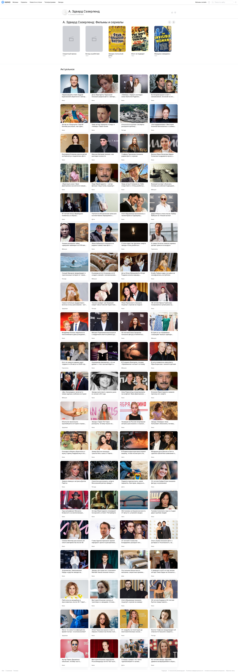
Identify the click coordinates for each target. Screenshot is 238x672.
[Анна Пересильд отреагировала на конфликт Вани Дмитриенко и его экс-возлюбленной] (134, 386)
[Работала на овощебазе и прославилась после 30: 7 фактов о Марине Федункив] (74, 594)
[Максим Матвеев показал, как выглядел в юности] (104, 148)
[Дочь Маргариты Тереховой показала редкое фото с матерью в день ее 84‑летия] (104, 88)
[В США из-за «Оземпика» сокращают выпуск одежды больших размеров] (164, 326)
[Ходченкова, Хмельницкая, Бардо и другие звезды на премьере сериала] (74, 564)
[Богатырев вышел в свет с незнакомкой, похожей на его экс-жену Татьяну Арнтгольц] (164, 88)
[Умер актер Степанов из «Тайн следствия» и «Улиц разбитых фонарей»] (134, 178)
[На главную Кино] (7, 2)
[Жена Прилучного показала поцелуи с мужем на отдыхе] (134, 296)
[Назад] (169, 22)
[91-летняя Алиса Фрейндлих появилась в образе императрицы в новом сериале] (74, 207)
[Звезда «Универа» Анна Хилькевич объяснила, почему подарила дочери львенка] (164, 415)
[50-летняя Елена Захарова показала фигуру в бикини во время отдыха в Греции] (134, 326)
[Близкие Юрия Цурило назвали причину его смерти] (164, 386)
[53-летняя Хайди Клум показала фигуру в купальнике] (164, 475)
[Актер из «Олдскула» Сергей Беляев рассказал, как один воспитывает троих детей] (74, 118)
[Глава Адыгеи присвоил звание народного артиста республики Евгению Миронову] (104, 534)
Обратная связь (230, 670)
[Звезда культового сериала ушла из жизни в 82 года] (104, 386)
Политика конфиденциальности (194, 670)
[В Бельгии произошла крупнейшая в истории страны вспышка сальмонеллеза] (74, 415)
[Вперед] (173, 22)
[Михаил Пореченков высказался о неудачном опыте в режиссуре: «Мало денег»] (104, 326)
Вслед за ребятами (92, 54)
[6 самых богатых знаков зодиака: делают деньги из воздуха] (164, 237)
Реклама (15, 670)
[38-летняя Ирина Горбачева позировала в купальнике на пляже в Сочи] (164, 296)
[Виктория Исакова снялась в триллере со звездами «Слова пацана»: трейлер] (104, 594)
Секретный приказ (69, 54)
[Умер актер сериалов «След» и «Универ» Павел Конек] (104, 118)
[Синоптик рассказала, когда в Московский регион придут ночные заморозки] (104, 475)
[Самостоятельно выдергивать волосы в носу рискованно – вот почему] (74, 296)
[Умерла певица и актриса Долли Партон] (74, 475)
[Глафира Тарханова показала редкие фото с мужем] (134, 148)
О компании (9, 670)
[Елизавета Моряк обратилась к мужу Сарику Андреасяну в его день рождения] (74, 445)
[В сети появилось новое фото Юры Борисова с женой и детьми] (164, 356)
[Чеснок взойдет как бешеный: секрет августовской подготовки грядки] (104, 296)
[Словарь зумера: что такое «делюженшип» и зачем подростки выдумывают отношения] (134, 653)
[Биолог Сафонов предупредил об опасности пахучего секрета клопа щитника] (164, 623)
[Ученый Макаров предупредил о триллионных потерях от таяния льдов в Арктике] (74, 267)
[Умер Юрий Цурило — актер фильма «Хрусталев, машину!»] (104, 178)
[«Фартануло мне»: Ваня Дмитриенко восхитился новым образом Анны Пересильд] (74, 178)
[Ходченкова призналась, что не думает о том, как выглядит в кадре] (104, 356)
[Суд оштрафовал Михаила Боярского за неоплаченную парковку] (74, 505)
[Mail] (2, 2)
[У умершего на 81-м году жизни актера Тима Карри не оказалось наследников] (164, 564)
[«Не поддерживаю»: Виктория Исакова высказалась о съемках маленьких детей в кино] (164, 118)
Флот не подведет (138, 54)
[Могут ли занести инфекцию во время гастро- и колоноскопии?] (74, 623)
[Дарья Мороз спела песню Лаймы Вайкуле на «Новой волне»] (164, 207)
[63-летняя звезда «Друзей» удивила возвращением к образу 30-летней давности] (164, 653)
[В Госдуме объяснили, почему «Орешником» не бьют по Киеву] (134, 356)
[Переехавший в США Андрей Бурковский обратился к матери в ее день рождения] (74, 88)
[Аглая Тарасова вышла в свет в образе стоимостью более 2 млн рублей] (104, 623)
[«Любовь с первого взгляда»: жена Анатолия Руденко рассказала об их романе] (134, 88)
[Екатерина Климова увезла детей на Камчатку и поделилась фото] (74, 148)
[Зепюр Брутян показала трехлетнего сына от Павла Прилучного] (104, 445)
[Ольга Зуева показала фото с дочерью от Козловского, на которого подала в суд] (164, 534)
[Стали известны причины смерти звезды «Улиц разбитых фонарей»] (134, 237)
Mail (3, 670)
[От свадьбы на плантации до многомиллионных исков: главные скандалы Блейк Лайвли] (134, 623)
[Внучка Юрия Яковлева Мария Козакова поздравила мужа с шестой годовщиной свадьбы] (164, 148)
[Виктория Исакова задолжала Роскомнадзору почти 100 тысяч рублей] (104, 653)
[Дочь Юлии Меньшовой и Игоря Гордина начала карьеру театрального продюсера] (134, 267)
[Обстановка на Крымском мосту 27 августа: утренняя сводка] (134, 505)
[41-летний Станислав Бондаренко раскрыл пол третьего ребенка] (134, 534)
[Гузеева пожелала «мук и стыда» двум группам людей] (164, 505)
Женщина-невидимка (162, 54)
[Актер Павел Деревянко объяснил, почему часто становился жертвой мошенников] (74, 653)
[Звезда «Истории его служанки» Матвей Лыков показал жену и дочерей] (104, 564)
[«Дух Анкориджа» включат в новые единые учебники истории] (74, 386)
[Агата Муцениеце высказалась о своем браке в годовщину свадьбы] (134, 207)
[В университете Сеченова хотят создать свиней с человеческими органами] (104, 267)
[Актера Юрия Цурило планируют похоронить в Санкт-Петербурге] (104, 505)
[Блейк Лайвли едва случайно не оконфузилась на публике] (164, 267)
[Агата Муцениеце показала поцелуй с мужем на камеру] (134, 594)
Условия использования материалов (215, 670)
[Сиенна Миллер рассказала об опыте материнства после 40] (74, 534)
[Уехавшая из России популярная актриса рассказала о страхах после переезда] (134, 415)
